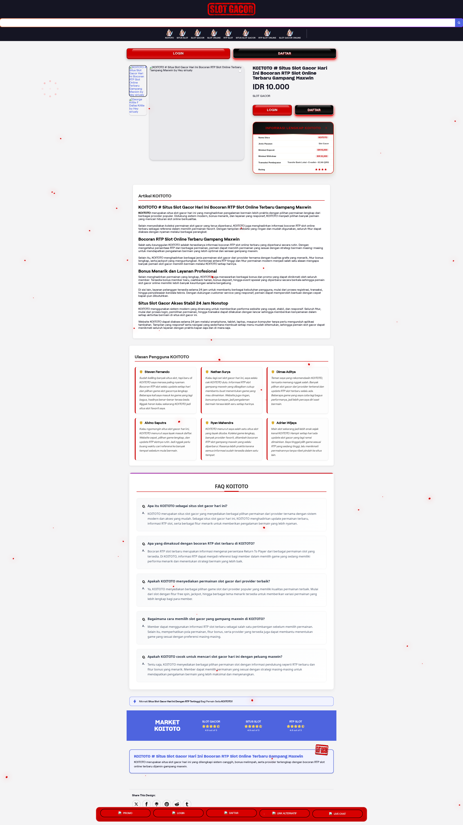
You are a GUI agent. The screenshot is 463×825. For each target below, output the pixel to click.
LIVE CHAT (340, 814)
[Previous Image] (152, 113)
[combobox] (227, 23)
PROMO (127, 812)
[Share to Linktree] (156, 803)
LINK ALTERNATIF (287, 813)
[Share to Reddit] (177, 803)
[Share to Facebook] (146, 803)
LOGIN (178, 53)
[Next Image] (241, 113)
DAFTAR (284, 53)
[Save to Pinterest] (166, 803)
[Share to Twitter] (136, 803)
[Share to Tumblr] (187, 803)
